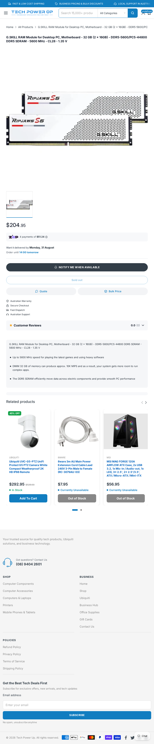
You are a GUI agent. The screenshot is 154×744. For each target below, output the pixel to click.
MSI (109, 457)
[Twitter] (133, 738)
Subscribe (77, 715)
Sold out (77, 280)
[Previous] (146, 402)
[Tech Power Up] (32, 13)
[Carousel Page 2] (81, 510)
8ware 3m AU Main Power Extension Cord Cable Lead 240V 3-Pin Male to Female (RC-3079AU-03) (75, 467)
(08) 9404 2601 (29, 564)
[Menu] (6, 13)
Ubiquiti (14, 457)
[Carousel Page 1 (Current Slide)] (75, 510)
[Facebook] (126, 738)
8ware (62, 457)
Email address (12, 695)
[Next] (142, 402)
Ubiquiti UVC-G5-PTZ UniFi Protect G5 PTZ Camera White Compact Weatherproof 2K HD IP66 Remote (28, 467)
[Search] (132, 13)
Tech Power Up (25, 737)
